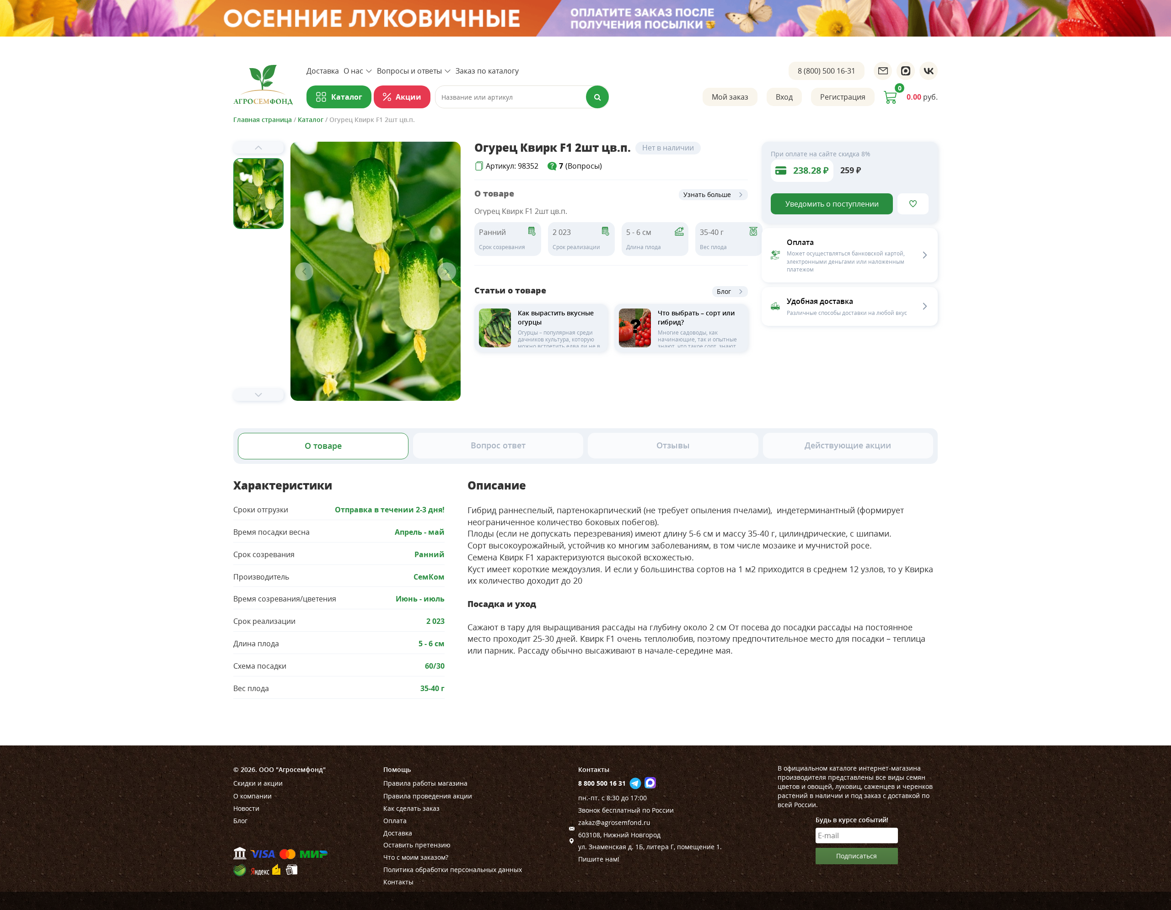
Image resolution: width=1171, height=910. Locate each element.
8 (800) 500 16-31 (826, 71)
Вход (784, 97)
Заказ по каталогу (487, 71)
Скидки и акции (258, 783)
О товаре (323, 445)
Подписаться (856, 855)
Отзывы (673, 445)
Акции (408, 97)
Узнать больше (707, 194)
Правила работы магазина (425, 783)
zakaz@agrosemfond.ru (614, 822)
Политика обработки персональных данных (452, 869)
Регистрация (842, 97)
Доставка (322, 71)
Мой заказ (730, 97)
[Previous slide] (258, 148)
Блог (724, 291)
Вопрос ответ (498, 445)
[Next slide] (258, 395)
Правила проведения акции (427, 796)
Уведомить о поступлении (832, 204)
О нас (353, 71)
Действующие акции (848, 445)
